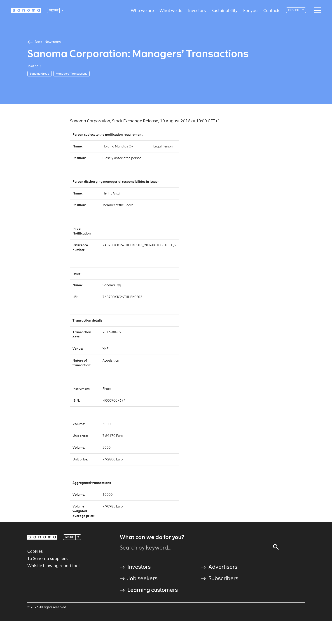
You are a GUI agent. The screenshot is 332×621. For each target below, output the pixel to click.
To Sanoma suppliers (47, 558)
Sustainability (224, 10)
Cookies (35, 551)
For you (250, 10)
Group (54, 10)
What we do (170, 10)
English (294, 10)
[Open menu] (316, 10)
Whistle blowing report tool (53, 565)
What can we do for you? (152, 537)
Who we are (142, 10)
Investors (197, 10)
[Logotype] (42, 537)
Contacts (271, 10)
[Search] (276, 547)
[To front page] (26, 10)
